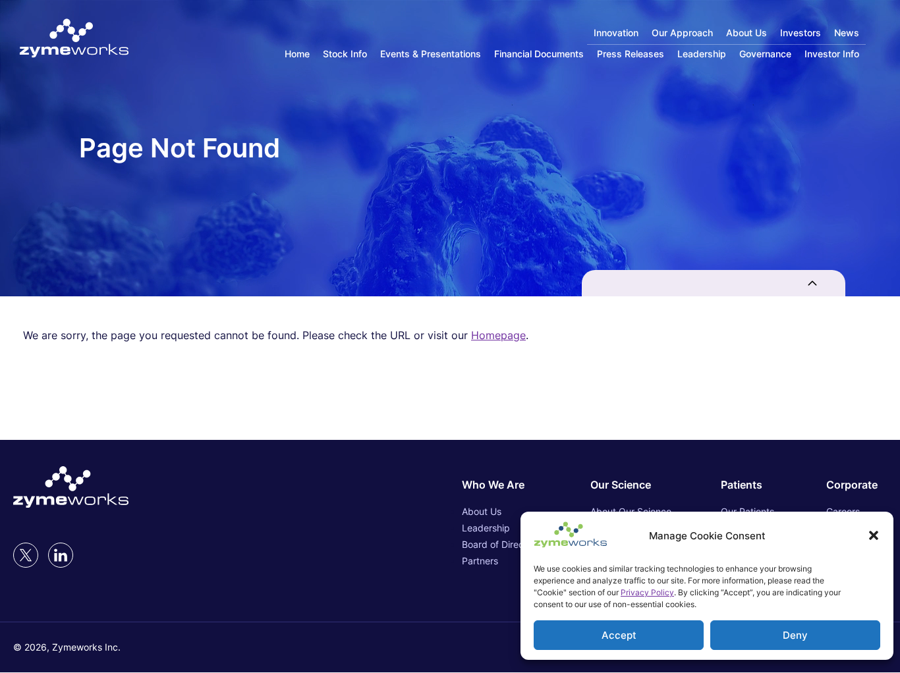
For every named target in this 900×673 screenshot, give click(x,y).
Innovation (616, 32)
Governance (765, 53)
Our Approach (682, 32)
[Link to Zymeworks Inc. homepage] (74, 39)
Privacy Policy (647, 592)
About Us (746, 32)
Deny (795, 635)
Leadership (701, 53)
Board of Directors (501, 544)
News (846, 32)
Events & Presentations (430, 53)
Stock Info (345, 53)
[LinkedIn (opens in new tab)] (60, 555)
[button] (873, 535)
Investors (800, 32)
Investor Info (831, 53)
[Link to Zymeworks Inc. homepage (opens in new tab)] (70, 488)
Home (297, 53)
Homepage (498, 335)
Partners (480, 560)
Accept (619, 635)
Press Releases (630, 53)
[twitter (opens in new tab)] (25, 555)
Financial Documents (539, 53)
